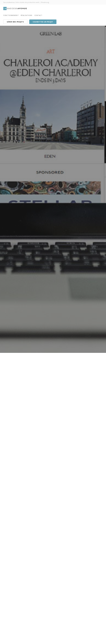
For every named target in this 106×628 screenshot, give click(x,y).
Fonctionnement (11, 15)
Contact (38, 15)
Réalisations (26, 15)
